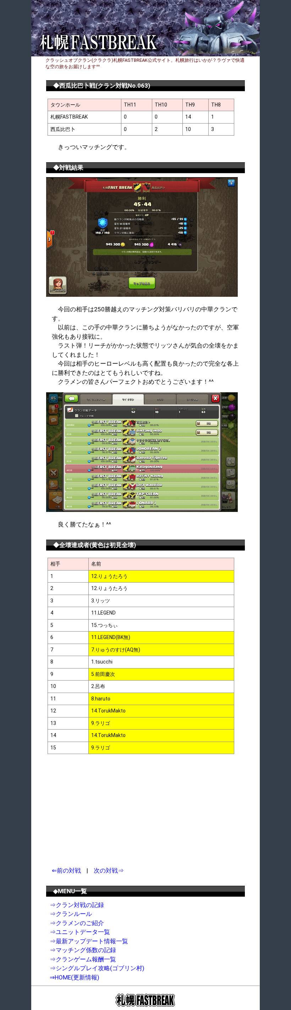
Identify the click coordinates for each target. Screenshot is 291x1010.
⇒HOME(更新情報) (74, 977)
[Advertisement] (109, 811)
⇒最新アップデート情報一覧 (89, 941)
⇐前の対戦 (66, 870)
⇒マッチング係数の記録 (83, 950)
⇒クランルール (71, 913)
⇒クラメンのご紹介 (77, 923)
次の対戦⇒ (109, 870)
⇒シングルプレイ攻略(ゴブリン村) (97, 968)
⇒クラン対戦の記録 (77, 904)
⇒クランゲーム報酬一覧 (83, 959)
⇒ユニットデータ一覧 (80, 931)
